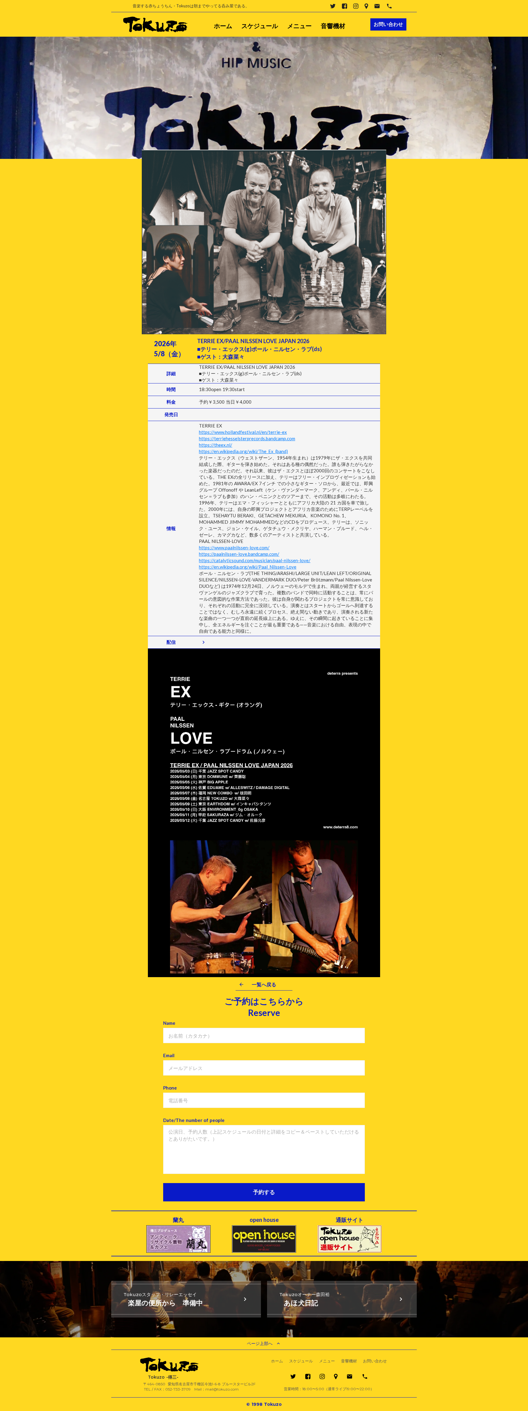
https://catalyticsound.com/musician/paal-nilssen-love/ (254, 560)
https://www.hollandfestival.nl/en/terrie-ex (243, 432)
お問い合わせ (375, 1361)
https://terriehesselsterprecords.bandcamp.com (247, 438)
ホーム (223, 26)
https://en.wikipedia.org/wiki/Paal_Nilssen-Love (247, 567)
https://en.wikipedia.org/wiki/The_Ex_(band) (243, 451)
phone (389, 6)
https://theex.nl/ (215, 445)
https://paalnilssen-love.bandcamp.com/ (239, 554)
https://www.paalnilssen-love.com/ (234, 547)
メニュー (299, 26)
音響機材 (333, 26)
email (377, 6)
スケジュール (259, 26)
